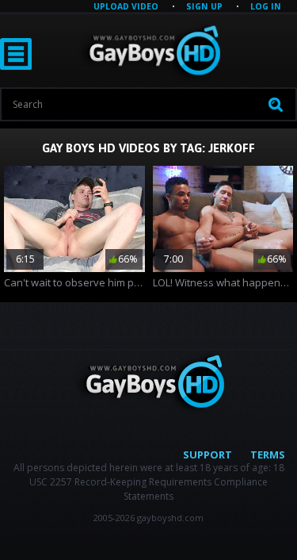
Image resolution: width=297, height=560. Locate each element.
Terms (267, 454)
